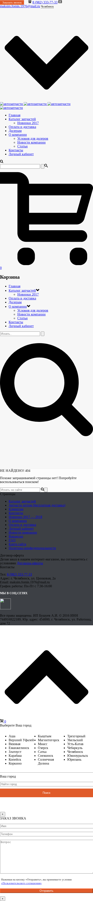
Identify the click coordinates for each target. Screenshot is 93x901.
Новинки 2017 (28, 123)
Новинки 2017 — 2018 (25, 517)
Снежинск (45, 755)
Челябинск (75, 752)
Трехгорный (76, 736)
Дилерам (15, 131)
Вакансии (16, 536)
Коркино (15, 763)
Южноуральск (77, 755)
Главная (14, 115)
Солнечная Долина (46, 761)
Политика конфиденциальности (32, 548)
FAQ (12, 540)
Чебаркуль (74, 748)
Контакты (16, 150)
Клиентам (16, 509)
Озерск (43, 748)
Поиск (46, 792)
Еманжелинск (19, 748)
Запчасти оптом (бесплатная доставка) (37, 505)
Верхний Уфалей (21, 740)
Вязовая (14, 744)
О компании (18, 134)
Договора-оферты (30, 563)
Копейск (15, 759)
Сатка (42, 752)
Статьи (22, 146)
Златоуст (15, 752)
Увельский (75, 740)
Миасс (42, 744)
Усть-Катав (75, 744)
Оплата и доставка (22, 127)
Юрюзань (74, 759)
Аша (12, 736)
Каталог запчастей (22, 119)
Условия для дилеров (32, 138)
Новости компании (31, 142)
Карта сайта (17, 544)
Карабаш (15, 755)
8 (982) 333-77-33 (45, 2)
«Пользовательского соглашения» (21, 883)
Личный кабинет (21, 154)
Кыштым (44, 736)
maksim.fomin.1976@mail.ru (20, 6)
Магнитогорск (48, 740)
